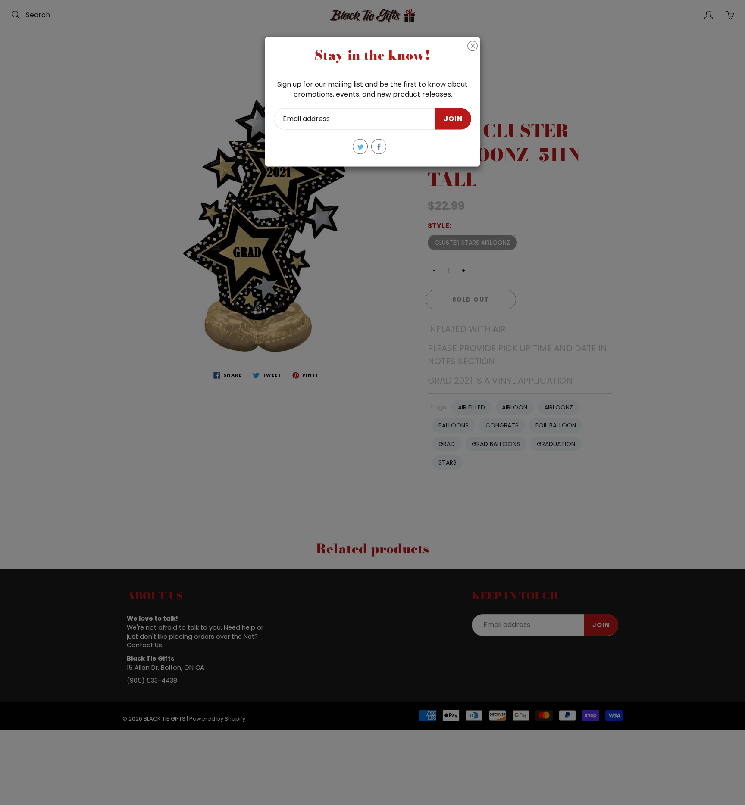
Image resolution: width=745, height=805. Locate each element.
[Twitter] (360, 146)
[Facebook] (378, 146)
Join (453, 118)
